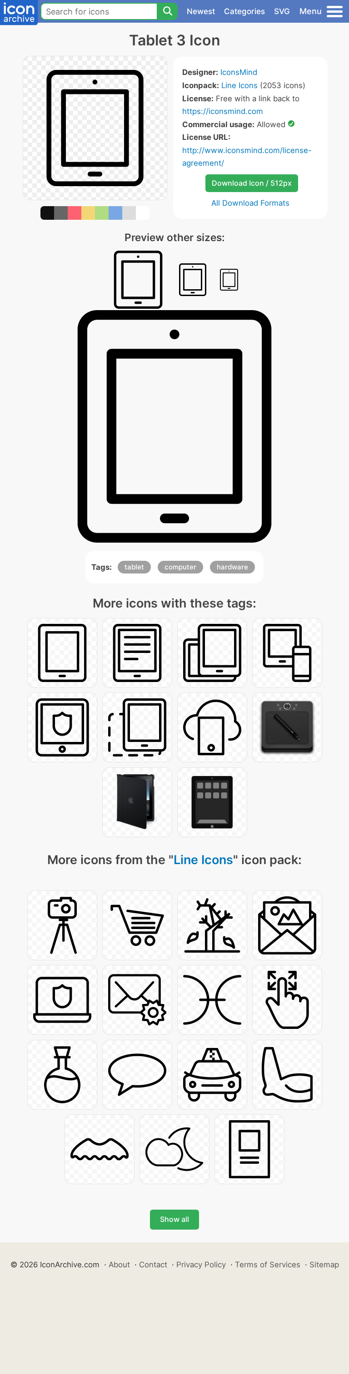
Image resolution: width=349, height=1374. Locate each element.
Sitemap (324, 1264)
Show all (174, 1219)
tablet (134, 567)
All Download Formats (250, 203)
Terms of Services (267, 1264)
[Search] (167, 11)
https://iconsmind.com (222, 111)
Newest (201, 11)
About (119, 1264)
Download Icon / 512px (252, 183)
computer (180, 567)
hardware (232, 567)
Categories (244, 11)
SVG (282, 11)
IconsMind (238, 72)
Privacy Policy (201, 1264)
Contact (153, 1264)
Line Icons (239, 85)
